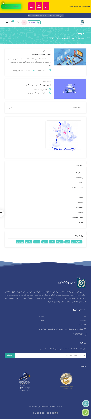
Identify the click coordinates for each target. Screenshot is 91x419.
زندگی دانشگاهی (77, 187)
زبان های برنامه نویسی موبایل (38, 85)
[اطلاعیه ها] (24, 22)
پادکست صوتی (78, 177)
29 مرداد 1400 (42, 70)
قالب (52, 242)
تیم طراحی (15, 70)
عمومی (80, 197)
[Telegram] (50, 413)
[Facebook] (40, 413)
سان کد (59, 242)
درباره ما (41, 316)
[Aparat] (55, 413)
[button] (11, 6)
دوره (67, 242)
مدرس (45, 242)
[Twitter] (35, 413)
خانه (84, 316)
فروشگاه (83, 320)
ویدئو (81, 222)
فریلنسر (80, 202)
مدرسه (80, 212)
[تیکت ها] (85, 403)
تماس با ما (82, 324)
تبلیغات (80, 182)
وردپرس (20, 242)
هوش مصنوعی (77, 217)
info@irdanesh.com (35, 15)
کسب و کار (47, 51)
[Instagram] (45, 413)
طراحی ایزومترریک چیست (41, 54)
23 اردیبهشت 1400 (40, 89)
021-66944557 (53, 15)
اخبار (42, 320)
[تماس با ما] (85, 412)
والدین (28, 242)
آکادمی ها (47, 81)
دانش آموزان (76, 242)
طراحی (81, 192)
